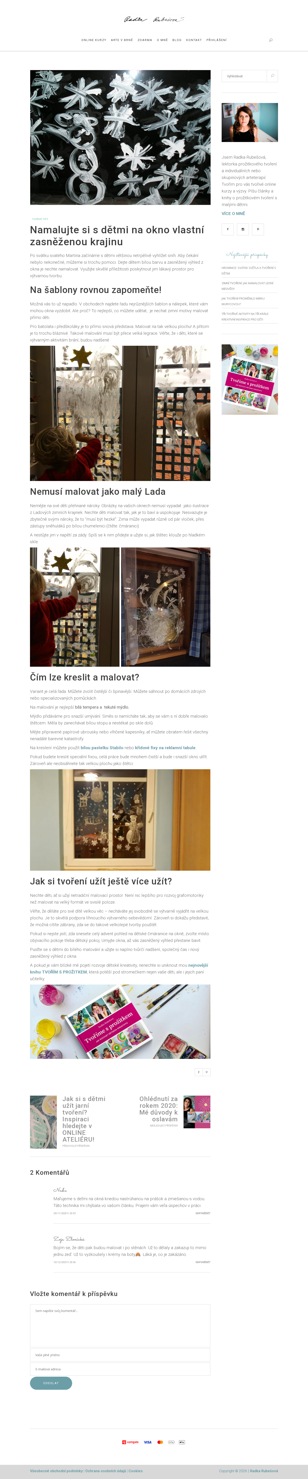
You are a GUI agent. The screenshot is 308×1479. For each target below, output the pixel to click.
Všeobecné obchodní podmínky (56, 1471)
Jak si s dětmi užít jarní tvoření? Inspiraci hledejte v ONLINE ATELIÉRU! (84, 1119)
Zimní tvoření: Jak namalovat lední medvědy (247, 286)
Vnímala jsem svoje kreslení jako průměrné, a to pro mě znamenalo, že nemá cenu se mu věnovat (43, 1122)
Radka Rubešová (264, 1471)
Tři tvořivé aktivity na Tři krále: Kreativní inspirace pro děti (245, 316)
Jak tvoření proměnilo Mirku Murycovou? (243, 301)
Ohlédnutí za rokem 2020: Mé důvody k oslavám (158, 1109)
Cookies (136, 1471)
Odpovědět (202, 1213)
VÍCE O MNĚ (233, 213)
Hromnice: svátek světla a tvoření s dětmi (249, 270)
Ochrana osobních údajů (106, 1471)
